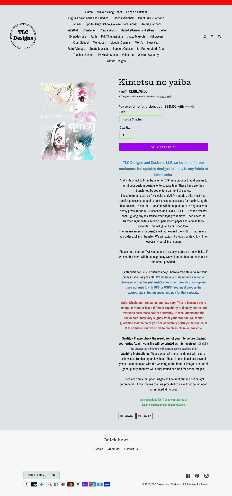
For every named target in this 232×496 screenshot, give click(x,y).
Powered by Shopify (198, 484)
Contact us (131, 449)
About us (113, 449)
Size (122, 112)
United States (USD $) (41, 475)
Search (98, 449)
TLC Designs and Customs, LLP (168, 484)
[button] (164, 96)
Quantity (124, 127)
